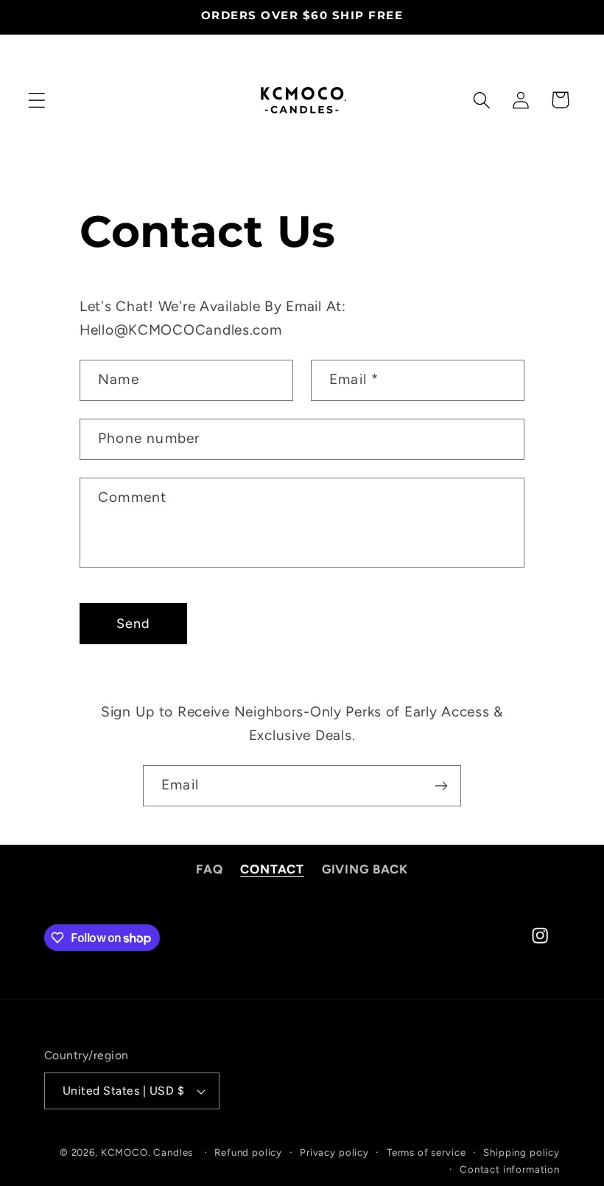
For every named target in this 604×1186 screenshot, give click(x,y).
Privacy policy (334, 1152)
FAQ (209, 869)
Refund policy (248, 1152)
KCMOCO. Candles (147, 1152)
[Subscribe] (440, 785)
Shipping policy (521, 1152)
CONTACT (272, 869)
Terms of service (426, 1152)
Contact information (510, 1169)
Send (133, 623)
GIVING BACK (365, 869)
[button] (37, 99)
